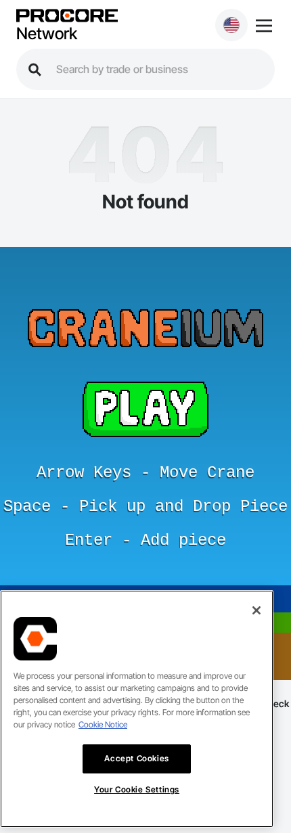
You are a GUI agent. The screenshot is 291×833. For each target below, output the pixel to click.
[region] (136, 709)
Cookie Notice (103, 724)
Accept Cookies (136, 758)
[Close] (256, 610)
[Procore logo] (67, 16)
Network (46, 34)
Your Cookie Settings (136, 789)
